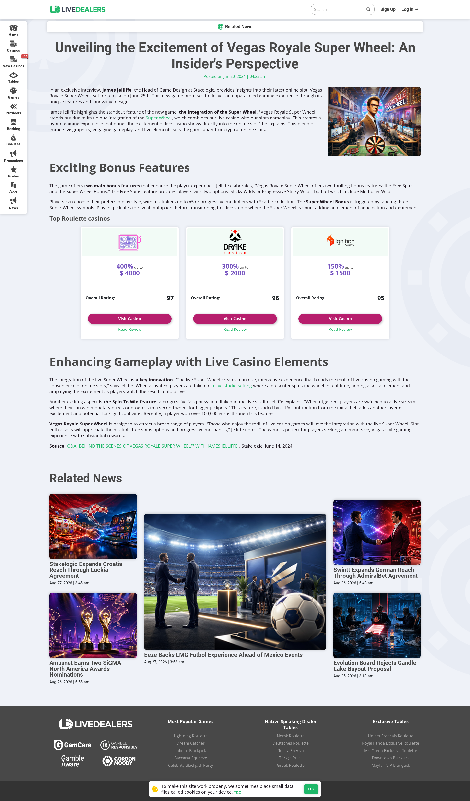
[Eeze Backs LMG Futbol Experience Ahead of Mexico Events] (235, 582)
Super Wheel (159, 118)
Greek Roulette (291, 765)
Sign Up (388, 9)
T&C (237, 792)
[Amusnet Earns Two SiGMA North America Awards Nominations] (93, 625)
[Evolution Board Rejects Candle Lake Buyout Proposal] (377, 625)
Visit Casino (129, 318)
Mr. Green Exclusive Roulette (390, 750)
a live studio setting (232, 386)
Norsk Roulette (291, 736)
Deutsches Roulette (290, 743)
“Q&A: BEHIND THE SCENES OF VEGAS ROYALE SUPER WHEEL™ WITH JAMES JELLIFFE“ (152, 446)
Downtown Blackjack (391, 758)
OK (311, 789)
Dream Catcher (190, 743)
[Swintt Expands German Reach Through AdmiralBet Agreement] (377, 532)
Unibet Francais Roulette (390, 736)
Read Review (129, 329)
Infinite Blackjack (191, 750)
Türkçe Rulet (290, 758)
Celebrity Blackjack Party (190, 765)
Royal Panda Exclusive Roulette (390, 743)
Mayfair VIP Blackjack (391, 765)
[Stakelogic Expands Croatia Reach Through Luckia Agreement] (93, 526)
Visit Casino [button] (235, 318)
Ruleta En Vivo (291, 750)
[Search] (368, 9)
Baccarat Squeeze (190, 758)
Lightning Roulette (191, 736)
